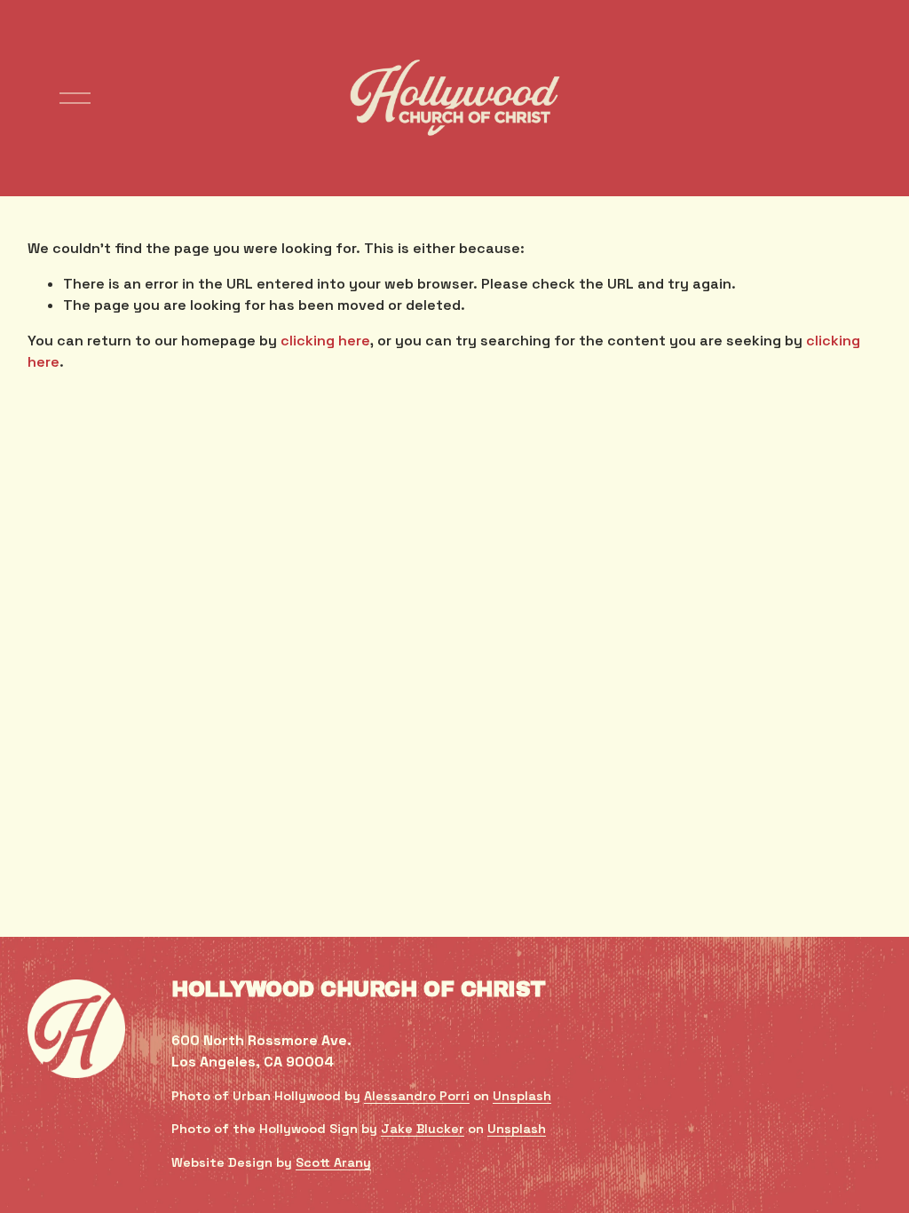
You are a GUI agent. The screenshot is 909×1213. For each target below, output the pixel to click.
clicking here (325, 340)
